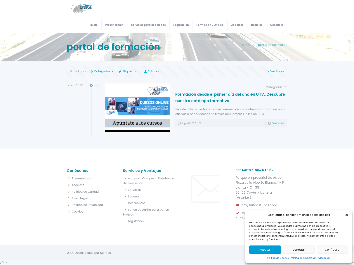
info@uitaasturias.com (259, 205)
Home (245, 45)
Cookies (77, 211)
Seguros (134, 196)
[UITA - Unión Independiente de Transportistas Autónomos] (81, 8)
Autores (153, 71)
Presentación (81, 178)
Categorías (102, 71)
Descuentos (136, 203)
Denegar (299, 250)
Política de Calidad (85, 192)
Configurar (333, 250)
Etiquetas (129, 71)
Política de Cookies (278, 257)
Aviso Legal (323, 257)
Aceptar (265, 250)
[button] (346, 215)
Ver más (278, 123)
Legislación (136, 221)
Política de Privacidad (87, 205)
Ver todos (277, 71)
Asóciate (78, 185)
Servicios (134, 190)
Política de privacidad (303, 257)
